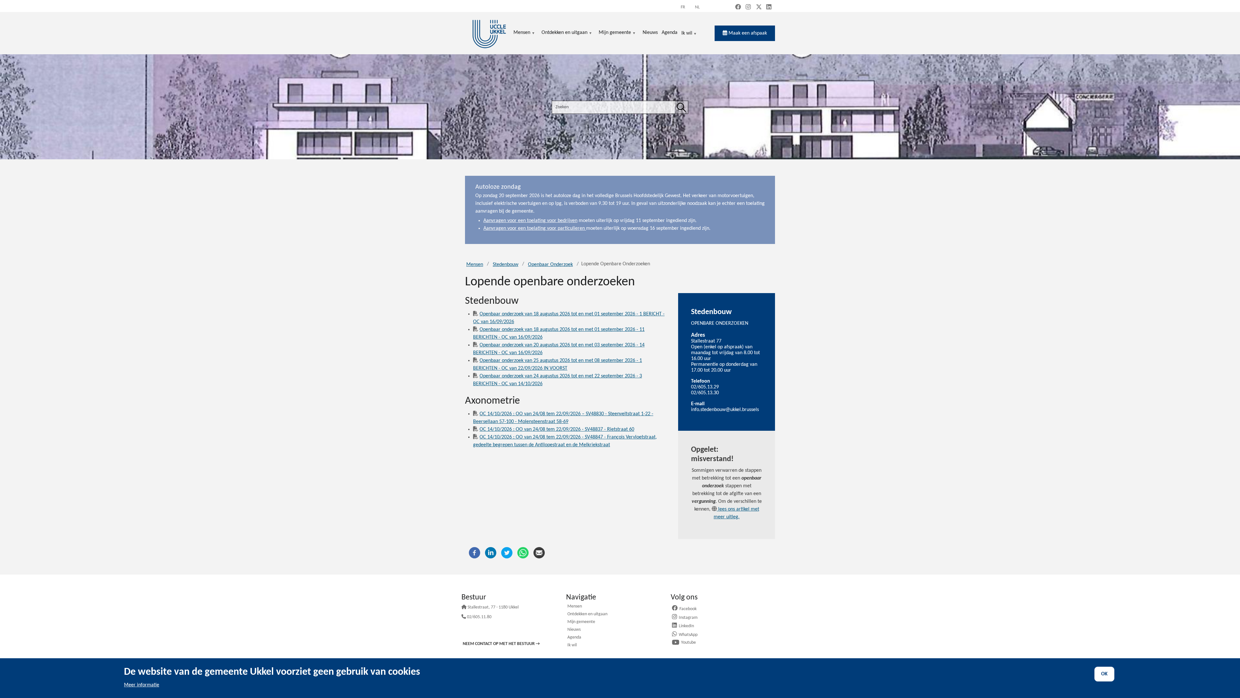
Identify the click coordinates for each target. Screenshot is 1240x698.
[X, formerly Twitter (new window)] (758, 8)
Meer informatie (141, 685)
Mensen (474, 264)
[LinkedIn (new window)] (769, 8)
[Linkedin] (490, 552)
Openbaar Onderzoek (550, 264)
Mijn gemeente (581, 622)
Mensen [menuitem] (521, 33)
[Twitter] (506, 552)
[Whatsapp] (523, 552)
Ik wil (686, 34)
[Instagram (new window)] (748, 8)
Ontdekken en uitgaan (587, 614)
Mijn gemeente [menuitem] (615, 33)
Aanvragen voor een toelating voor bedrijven (530, 220)
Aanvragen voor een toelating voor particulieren (534, 228)
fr (683, 7)
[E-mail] (539, 552)
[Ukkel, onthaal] (489, 33)
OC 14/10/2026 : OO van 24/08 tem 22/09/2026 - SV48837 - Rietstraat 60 (557, 429)
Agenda (574, 638)
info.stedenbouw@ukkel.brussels (725, 409)
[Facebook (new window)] (738, 8)
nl (697, 7)
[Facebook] (474, 552)
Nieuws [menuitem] (650, 32)
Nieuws (574, 630)
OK (1104, 674)
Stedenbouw (505, 264)
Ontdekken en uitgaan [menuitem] (564, 33)
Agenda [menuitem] (669, 32)
